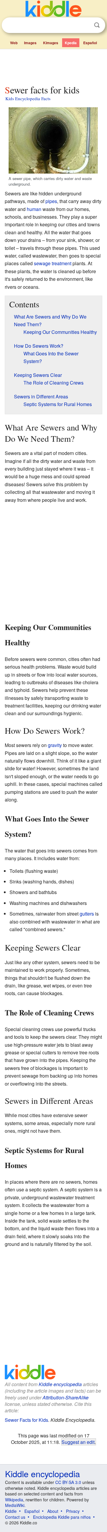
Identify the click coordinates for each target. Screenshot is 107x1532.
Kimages (50, 42)
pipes (51, 201)
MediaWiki (14, 1505)
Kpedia (71, 42)
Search (97, 25)
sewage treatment (52, 263)
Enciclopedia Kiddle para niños (62, 1517)
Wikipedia (14, 1500)
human (34, 209)
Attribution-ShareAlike (66, 1397)
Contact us (15, 1517)
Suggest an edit (78, 1442)
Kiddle (11, 1511)
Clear (85, 25)
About (52, 1511)
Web (14, 42)
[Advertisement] (53, 66)
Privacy (73, 1511)
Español (90, 42)
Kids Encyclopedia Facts (28, 98)
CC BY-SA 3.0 (68, 1482)
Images (30, 42)
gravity (55, 745)
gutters (87, 913)
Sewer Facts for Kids (26, 1419)
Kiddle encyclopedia (60, 1384)
